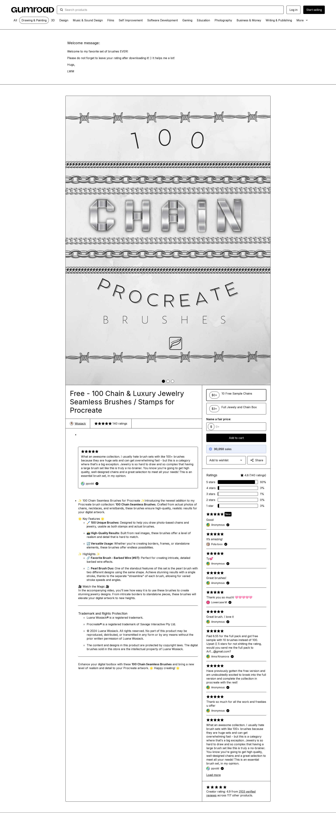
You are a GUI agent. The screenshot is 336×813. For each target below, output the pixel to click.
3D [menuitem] (53, 20)
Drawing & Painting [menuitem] (34, 20)
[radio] (236, 395)
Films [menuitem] (110, 20)
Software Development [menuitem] (162, 20)
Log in (293, 10)
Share (259, 460)
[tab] (163, 381)
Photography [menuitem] (223, 20)
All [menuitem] (15, 20)
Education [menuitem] (203, 20)
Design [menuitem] (63, 20)
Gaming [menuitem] (187, 20)
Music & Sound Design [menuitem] (88, 20)
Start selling (314, 10)
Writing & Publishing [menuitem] (279, 20)
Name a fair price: (218, 419)
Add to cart (236, 438)
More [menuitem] (300, 20)
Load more (213, 775)
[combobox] (173, 10)
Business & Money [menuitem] (249, 20)
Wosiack (80, 423)
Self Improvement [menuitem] (131, 20)
